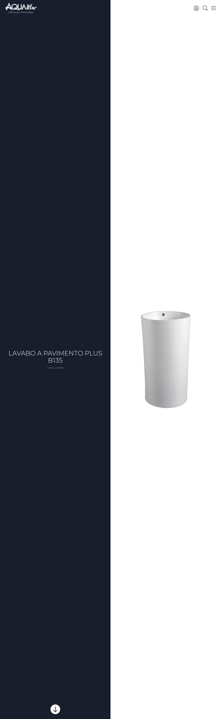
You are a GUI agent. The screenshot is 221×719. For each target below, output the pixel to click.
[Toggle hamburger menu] (213, 8)
